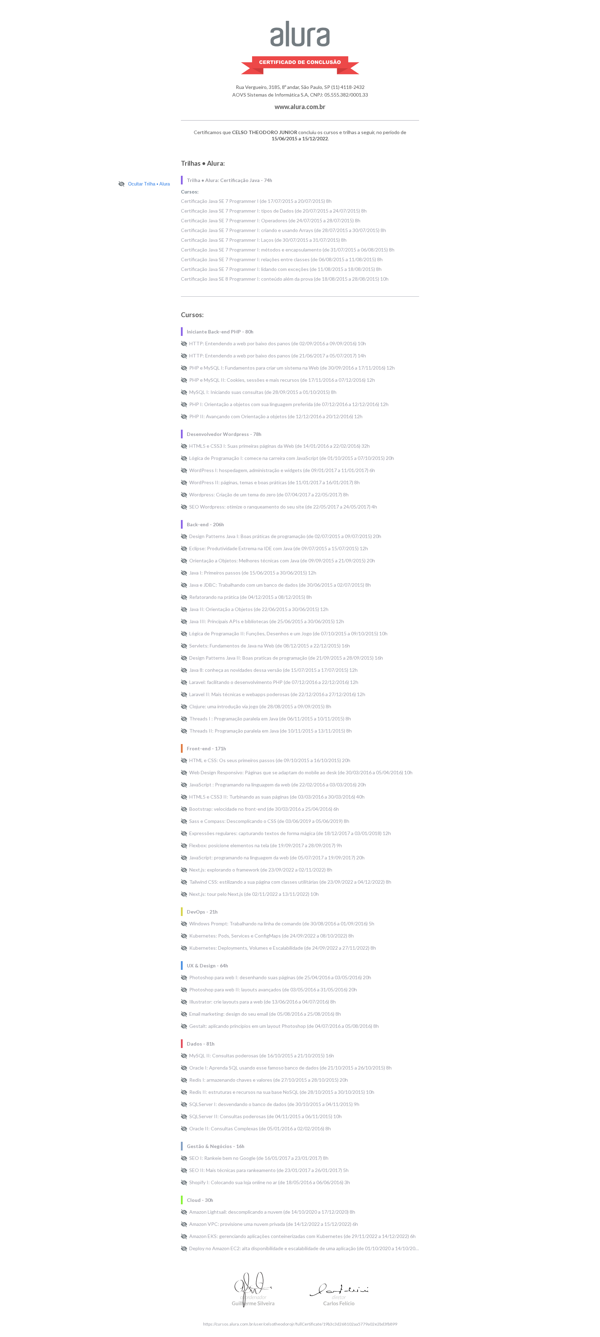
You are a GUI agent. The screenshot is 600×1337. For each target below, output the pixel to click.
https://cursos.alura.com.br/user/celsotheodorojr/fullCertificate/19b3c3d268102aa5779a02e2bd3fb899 (300, 1324)
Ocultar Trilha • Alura (149, 184)
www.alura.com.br (300, 106)
